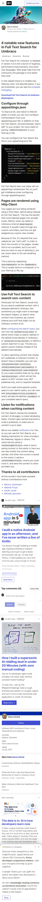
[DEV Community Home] (9, 3)
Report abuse (29, 612)
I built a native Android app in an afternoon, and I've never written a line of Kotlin (21, 535)
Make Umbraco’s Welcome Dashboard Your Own (20, 787)
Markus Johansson (13, 484)
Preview (21, 604)
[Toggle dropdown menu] (38, 500)
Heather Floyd (10, 487)
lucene (26, 56)
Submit (10, 604)
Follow (21, 723)
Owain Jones (10, 490)
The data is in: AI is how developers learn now (17, 822)
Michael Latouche (12, 493)
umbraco (6, 56)
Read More (7, 580)
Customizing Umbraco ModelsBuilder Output (20, 764)
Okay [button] (6, 898)
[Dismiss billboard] (38, 847)
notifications (25, 430)
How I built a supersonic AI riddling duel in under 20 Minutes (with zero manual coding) (19, 663)
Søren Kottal (12, 27)
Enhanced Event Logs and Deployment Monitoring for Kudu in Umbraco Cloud (18, 775)
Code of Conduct (14, 612)
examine (17, 56)
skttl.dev (24, 31)
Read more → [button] (9, 703)
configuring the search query (21, 329)
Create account (32, 3)
